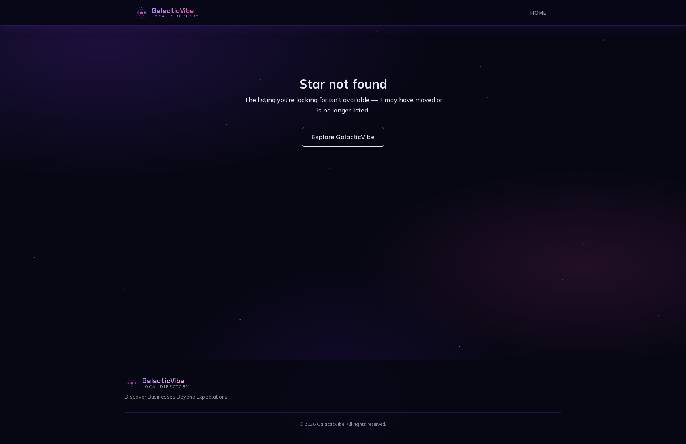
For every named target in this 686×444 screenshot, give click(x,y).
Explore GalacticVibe (343, 137)
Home (538, 13)
